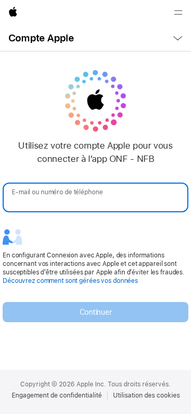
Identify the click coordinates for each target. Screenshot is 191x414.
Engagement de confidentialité (57, 395)
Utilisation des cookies (146, 395)
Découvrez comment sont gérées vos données (70, 280)
